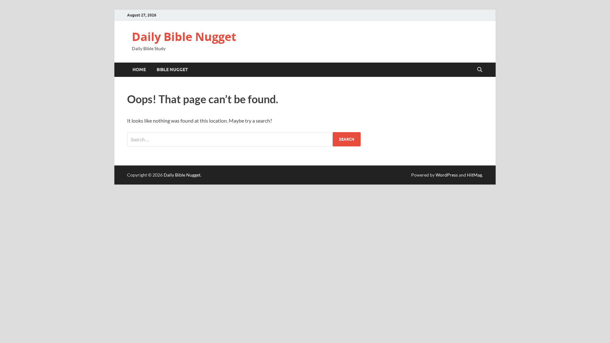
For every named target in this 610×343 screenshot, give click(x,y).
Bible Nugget (172, 69)
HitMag (474, 175)
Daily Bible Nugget (184, 36)
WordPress (447, 175)
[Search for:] (244, 139)
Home (139, 69)
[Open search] (480, 70)
